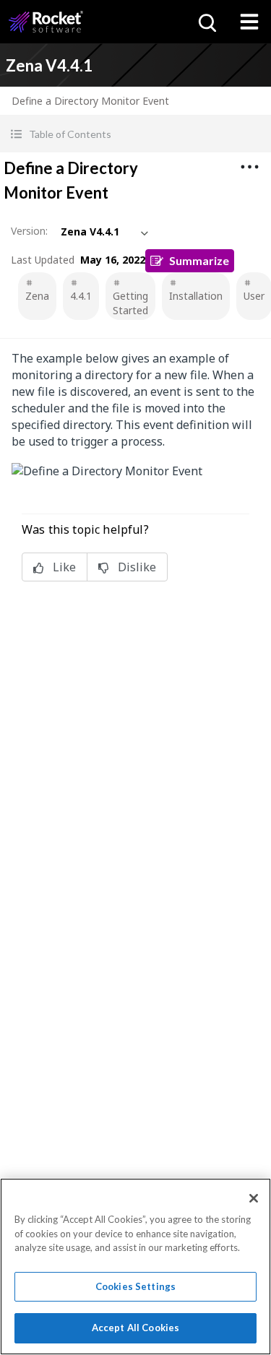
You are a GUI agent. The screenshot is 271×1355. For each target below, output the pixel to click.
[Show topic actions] (249, 166)
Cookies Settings (135, 1286)
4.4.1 (81, 296)
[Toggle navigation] (249, 22)
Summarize (199, 260)
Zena (37, 296)
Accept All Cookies (135, 1327)
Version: (29, 231)
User (254, 296)
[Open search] (206, 22)
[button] (135, 134)
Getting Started (130, 303)
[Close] (254, 1198)
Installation (196, 296)
